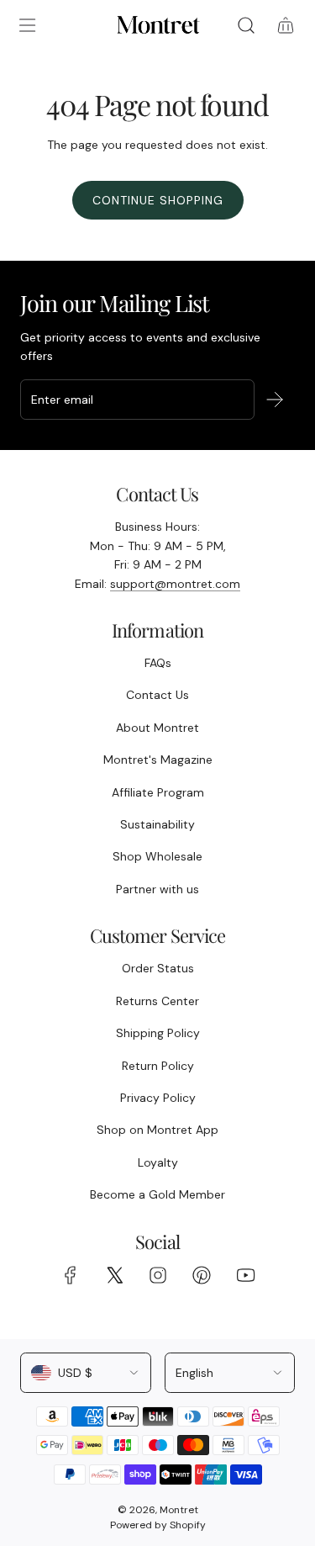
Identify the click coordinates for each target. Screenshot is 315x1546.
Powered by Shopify (158, 1525)
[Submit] (275, 399)
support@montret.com (175, 583)
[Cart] (285, 25)
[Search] (245, 25)
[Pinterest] (201, 1275)
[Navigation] (27, 25)
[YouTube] (245, 1275)
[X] (114, 1275)
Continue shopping (157, 200)
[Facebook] (70, 1275)
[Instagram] (158, 1275)
